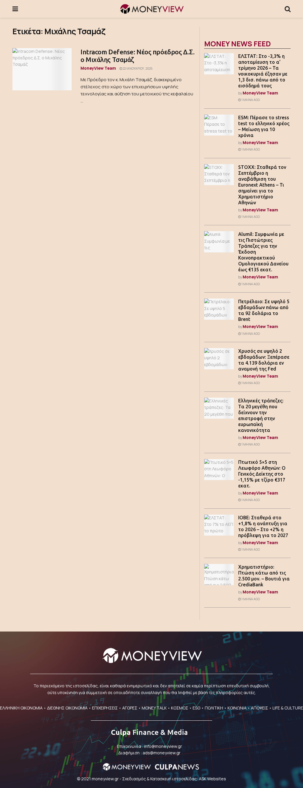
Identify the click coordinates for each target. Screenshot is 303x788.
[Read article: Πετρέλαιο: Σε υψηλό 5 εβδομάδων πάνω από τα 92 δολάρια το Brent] (219, 309)
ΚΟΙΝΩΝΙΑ (237, 708)
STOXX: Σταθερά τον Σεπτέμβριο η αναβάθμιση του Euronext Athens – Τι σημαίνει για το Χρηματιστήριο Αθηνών (262, 184)
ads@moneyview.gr (161, 753)
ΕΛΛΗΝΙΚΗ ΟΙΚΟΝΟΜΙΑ (21, 708)
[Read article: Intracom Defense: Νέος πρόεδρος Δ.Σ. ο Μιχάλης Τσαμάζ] (42, 69)
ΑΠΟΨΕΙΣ (259, 708)
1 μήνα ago (250, 100)
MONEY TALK (154, 708)
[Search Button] (288, 9)
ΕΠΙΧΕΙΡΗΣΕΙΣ (105, 708)
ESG (196, 708)
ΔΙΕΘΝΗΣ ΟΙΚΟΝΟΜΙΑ (67, 708)
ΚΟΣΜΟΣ (179, 708)
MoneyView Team (98, 68)
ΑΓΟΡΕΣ (129, 708)
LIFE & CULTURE (288, 708)
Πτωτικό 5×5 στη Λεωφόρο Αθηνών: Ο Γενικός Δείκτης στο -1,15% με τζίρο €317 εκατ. (262, 473)
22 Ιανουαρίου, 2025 (137, 68)
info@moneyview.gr (163, 746)
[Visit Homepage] (151, 9)
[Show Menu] (15, 9)
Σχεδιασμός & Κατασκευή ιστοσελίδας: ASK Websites (174, 779)
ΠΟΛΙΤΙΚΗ (214, 708)
